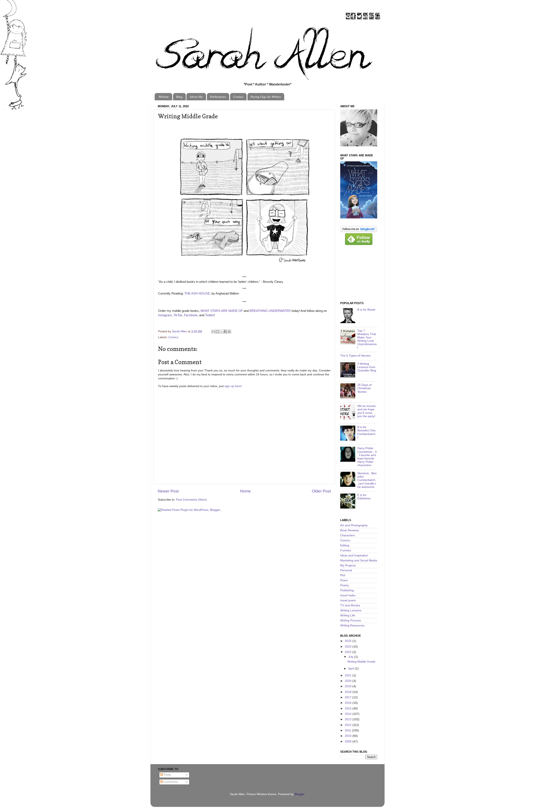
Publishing (347, 590)
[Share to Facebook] (225, 331)
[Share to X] (221, 331)
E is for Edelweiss (364, 496)
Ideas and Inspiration (354, 555)
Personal (346, 570)
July (351, 656)
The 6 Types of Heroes (355, 355)
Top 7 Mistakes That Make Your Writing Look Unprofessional (367, 339)
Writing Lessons (350, 610)
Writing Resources (352, 625)
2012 (348, 725)
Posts (167, 774)
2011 (348, 730)
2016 (348, 702)
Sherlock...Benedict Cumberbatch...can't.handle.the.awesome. (367, 480)
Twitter (209, 315)
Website (164, 96)
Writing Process (350, 620)
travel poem (348, 600)
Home (245, 491)
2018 (348, 692)
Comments (170, 781)
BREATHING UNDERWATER (270, 310)
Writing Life (347, 615)
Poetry (344, 585)
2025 (348, 641)
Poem (344, 580)
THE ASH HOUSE (197, 293)
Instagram (165, 315)
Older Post (321, 491)
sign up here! (233, 386)
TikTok (177, 315)
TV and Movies (350, 605)
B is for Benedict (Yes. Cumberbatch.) (366, 432)
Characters (347, 535)
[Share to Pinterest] (229, 331)
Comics (173, 337)
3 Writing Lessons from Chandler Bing (366, 367)
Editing (344, 545)
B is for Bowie (366, 309)
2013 (348, 719)
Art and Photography (354, 525)
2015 (348, 708)
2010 (348, 735)
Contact (238, 96)
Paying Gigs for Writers (266, 96)
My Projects (348, 565)
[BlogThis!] (217, 331)
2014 (348, 713)
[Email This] (213, 331)
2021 (348, 675)
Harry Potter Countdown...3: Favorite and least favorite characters (367, 457)
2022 (348, 652)
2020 (348, 680)
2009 (348, 741)
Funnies (345, 550)
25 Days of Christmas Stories (364, 388)
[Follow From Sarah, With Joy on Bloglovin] (359, 231)
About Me (196, 96)
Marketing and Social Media (358, 560)
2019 (348, 686)
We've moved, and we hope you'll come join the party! (366, 411)
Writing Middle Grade (361, 661)
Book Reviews (349, 530)
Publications (218, 96)
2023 (348, 646)
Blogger (299, 794)
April (351, 668)
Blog (179, 96)
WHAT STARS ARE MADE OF (221, 310)
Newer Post (168, 491)
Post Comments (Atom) (191, 499)
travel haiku (347, 595)
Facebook (190, 315)
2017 (348, 697)
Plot (342, 575)
